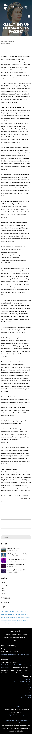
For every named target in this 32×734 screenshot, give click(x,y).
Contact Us (16, 706)
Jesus (7, 617)
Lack (11, 617)
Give (29, 692)
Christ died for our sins (14, 611)
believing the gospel (25, 617)
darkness (13, 620)
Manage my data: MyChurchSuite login (16, 720)
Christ (21, 611)
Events (28, 690)
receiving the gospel (23, 620)
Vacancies (28, 695)
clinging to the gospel (6, 620)
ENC (22, 673)
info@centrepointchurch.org (16, 715)
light (17, 620)
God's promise (11, 614)
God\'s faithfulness (19, 614)
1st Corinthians (4, 611)
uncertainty (14, 623)
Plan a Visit (27, 679)
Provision (18, 617)
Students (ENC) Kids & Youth (22, 682)
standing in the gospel (6, 623)
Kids (29, 684)
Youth (29, 687)
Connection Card (26, 698)
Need (13, 617)
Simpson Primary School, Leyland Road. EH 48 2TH (15, 654)
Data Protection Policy (16, 723)
